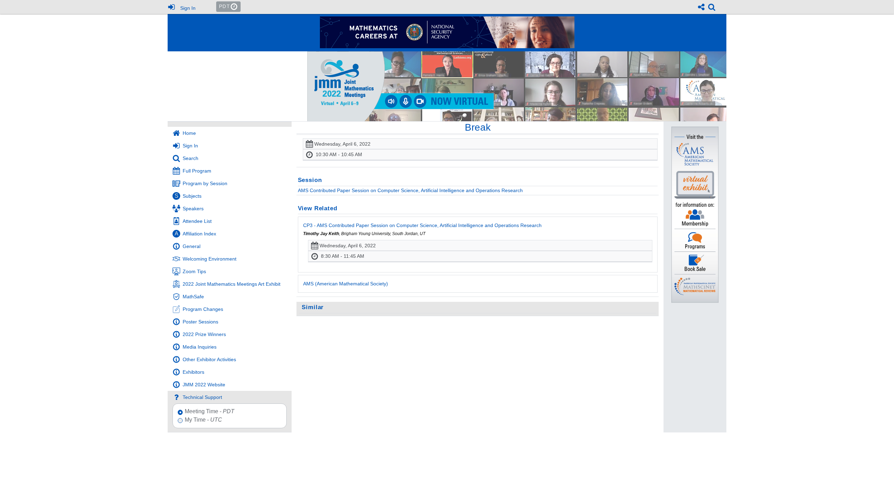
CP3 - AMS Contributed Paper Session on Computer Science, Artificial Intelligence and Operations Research (422, 225)
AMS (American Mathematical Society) (345, 283)
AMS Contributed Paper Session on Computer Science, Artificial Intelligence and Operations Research (410, 190)
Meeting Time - (209, 411)
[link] (712, 7)
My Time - (203, 420)
